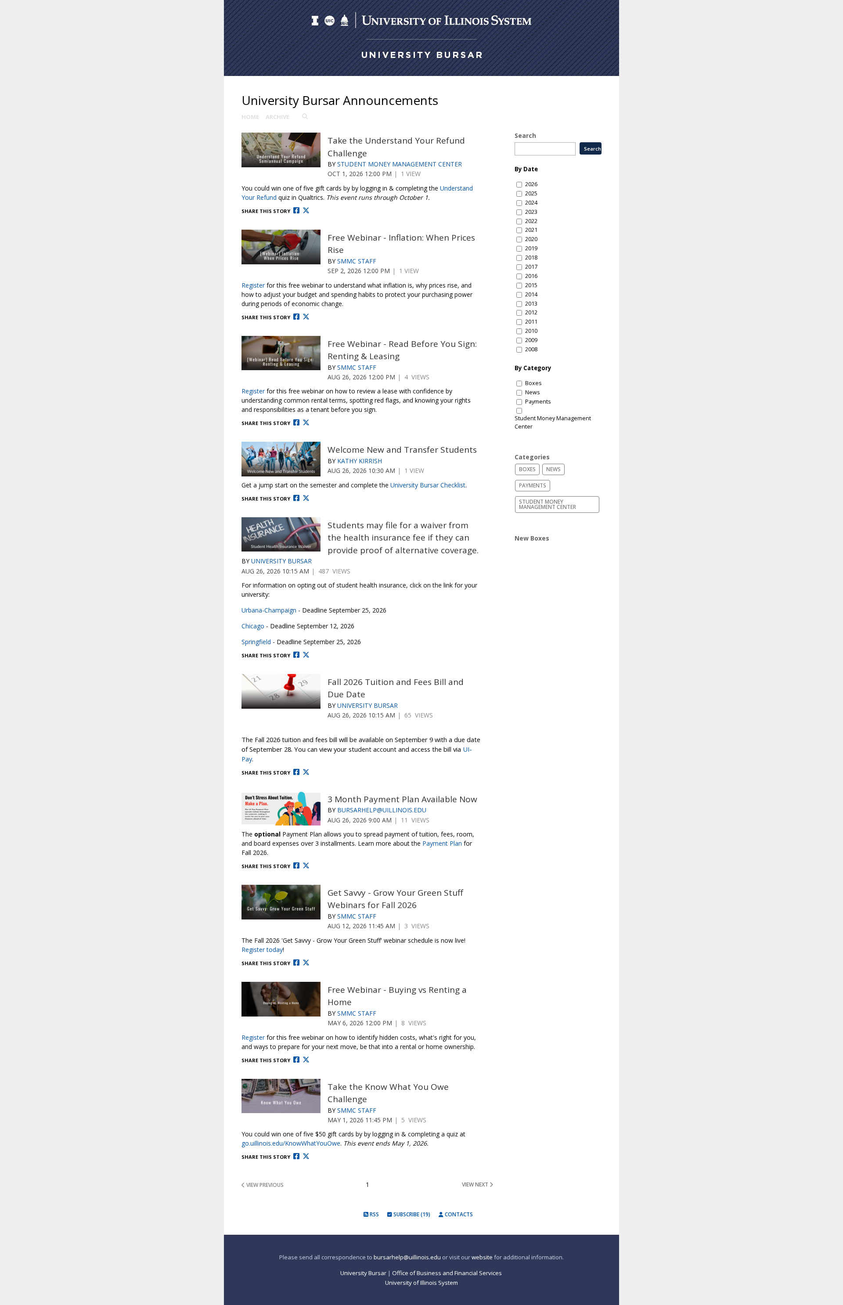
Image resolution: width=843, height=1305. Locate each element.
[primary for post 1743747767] (281, 999)
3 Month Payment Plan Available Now (402, 799)
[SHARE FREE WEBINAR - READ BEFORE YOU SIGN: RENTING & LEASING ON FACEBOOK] (296, 422)
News (532, 392)
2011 (531, 321)
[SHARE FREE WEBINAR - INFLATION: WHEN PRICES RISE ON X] (306, 317)
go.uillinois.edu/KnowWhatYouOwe (290, 1143)
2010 (531, 331)
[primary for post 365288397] (281, 150)
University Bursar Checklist (427, 485)
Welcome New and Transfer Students (402, 449)
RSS (373, 1214)
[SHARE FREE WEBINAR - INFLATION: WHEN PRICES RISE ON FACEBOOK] (296, 317)
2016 (531, 276)
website (482, 1257)
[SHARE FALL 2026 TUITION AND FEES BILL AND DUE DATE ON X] (306, 772)
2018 (531, 257)
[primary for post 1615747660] (281, 1096)
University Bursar (281, 561)
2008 (531, 349)
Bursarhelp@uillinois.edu (381, 810)
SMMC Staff (356, 261)
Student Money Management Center (399, 164)
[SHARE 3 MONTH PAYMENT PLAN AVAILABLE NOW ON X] (306, 866)
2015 (531, 285)
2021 (531, 230)
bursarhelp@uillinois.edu (407, 1257)
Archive (277, 117)
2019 (531, 248)
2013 (531, 303)
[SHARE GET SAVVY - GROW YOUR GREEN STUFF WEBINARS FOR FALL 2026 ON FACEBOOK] (296, 963)
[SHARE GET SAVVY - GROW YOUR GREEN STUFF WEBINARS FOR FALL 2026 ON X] (306, 963)
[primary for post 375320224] (281, 247)
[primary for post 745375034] (281, 808)
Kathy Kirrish (359, 461)
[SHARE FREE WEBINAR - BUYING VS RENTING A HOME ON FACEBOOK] (296, 1060)
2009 (531, 340)
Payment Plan (442, 843)
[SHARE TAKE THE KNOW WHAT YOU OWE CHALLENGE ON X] (306, 1156)
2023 (531, 212)
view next (476, 1184)
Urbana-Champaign (268, 610)
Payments (538, 401)
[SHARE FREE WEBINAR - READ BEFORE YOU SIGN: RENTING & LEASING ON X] (306, 422)
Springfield (256, 642)
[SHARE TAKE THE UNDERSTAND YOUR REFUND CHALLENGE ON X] (306, 210)
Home (250, 117)
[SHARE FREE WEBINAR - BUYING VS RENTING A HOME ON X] (306, 1060)
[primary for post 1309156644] (281, 534)
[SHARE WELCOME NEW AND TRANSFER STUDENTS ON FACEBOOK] (296, 498)
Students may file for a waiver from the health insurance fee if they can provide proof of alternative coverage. (403, 537)
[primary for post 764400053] (281, 691)
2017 (531, 266)
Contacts (458, 1214)
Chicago (252, 626)
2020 (531, 239)
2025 (531, 193)
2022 (531, 221)
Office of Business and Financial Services (447, 1273)
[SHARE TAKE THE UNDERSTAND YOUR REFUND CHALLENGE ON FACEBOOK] (296, 210)
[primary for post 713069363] (281, 353)
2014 (531, 294)
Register (253, 285)
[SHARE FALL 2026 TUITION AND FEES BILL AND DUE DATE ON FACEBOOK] (296, 772)
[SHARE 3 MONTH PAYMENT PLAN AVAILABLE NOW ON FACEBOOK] (296, 866)
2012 (531, 312)
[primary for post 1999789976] (281, 902)
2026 (531, 184)
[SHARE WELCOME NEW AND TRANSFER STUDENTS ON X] (306, 498)
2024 (531, 202)
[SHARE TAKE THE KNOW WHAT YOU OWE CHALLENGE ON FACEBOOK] (296, 1156)
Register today (262, 949)
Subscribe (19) (411, 1214)
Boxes (533, 383)
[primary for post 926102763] (281, 459)
